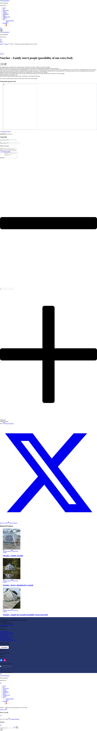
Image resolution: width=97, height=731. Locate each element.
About (7, 22)
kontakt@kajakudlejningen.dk (6, 625)
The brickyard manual (5, 637)
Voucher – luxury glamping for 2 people (18, 585)
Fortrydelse (4, 647)
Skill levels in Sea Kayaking (6, 639)
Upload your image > (6, 131)
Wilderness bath (6, 16)
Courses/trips (6, 10)
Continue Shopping (14, 719)
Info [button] (4, 19)
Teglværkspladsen (10, 20)
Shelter (4, 11)
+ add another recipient (5, 151)
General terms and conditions (6, 632)
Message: (2, 157)
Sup (4, 9)
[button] (5, 23)
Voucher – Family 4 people (13, 556)
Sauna (4, 15)
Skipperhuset (6, 14)
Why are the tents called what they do (8, 640)
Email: (1, 150)
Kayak (4, 7)
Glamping (5, 13)
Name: (1, 148)
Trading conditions (4, 631)
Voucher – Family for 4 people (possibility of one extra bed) (25, 615)
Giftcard (5, 18)
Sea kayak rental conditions (6, 634)
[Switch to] (6, 24)
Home (1, 44)
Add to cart (3, 420)
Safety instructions (4, 635)
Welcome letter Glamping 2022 (7, 636)
